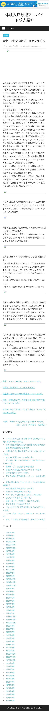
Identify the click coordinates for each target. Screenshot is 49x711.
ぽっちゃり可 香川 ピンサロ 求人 (19, 497)
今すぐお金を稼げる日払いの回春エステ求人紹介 (25, 445)
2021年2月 (10, 697)
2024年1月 (10, 613)
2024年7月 (10, 594)
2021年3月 (10, 694)
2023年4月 (10, 641)
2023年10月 (11, 623)
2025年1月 (10, 576)
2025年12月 (11, 541)
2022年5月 (10, 675)
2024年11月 (11, 582)
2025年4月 (10, 566)
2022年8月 (10, 666)
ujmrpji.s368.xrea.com (32, 46)
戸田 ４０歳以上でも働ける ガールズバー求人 (25, 519)
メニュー (10, 28)
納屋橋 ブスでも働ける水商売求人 (20, 466)
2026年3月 (10, 532)
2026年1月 (10, 538)
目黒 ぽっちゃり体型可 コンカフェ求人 (23, 501)
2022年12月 (11, 654)
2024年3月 (10, 607)
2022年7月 (10, 669)
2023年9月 (10, 626)
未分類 (6, 36)
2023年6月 (10, 635)
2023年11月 (11, 619)
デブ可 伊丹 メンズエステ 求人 (18, 504)
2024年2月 (10, 610)
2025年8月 (10, 554)
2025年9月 (10, 551)
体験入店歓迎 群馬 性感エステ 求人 (20, 488)
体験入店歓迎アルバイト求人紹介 (24, 17)
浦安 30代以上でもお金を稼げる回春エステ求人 (24, 421)
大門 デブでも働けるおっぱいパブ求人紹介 (23, 494)
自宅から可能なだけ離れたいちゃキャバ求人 (23, 469)
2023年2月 (10, 647)
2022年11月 (11, 657)
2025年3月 (10, 569)
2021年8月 (10, 679)
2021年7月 (10, 682)
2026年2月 (10, 535)
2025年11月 (11, 545)
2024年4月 (10, 604)
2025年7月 (10, 557)
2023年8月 (10, 629)
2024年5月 (10, 601)
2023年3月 (10, 644)
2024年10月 (11, 585)
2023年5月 (10, 638)
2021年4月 (10, 691)
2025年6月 (10, 560)
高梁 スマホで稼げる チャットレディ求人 (22, 381)
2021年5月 (10, 688)
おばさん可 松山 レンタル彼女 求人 (20, 457)
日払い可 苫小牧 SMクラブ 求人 (18, 491)
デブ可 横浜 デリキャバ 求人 (17, 473)
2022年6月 (10, 672)
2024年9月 (10, 588)
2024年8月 (10, 591)
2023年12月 (11, 616)
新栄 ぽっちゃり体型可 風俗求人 (31, 424)
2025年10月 (11, 548)
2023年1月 (10, 651)
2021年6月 (10, 685)
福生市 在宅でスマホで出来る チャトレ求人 (23, 393)
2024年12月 (11, 579)
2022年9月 (10, 663)
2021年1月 (10, 700)
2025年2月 (10, 573)
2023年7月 (10, 632)
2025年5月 (10, 563)
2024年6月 (10, 598)
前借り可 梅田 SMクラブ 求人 (17, 448)
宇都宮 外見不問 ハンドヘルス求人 (19, 387)
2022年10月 (11, 660)
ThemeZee (37, 708)
